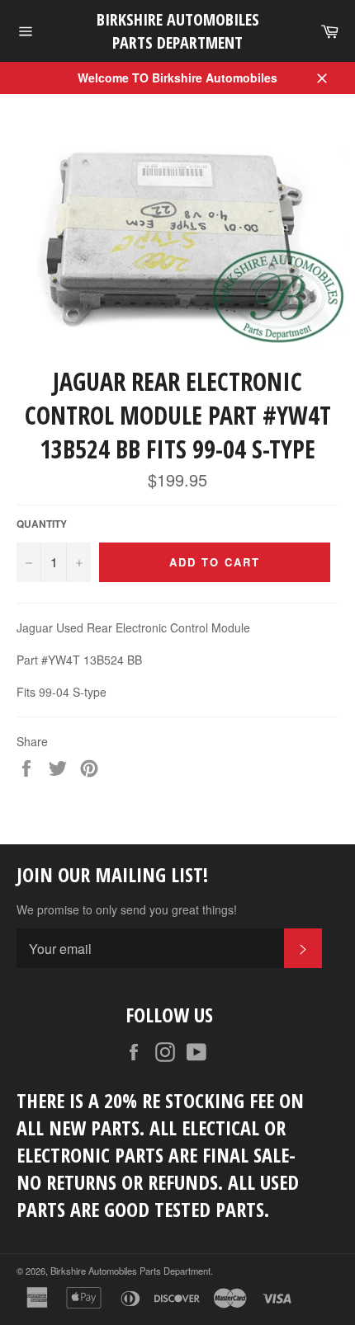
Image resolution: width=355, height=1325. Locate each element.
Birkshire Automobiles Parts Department (178, 31)
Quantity (42, 524)
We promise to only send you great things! (127, 910)
